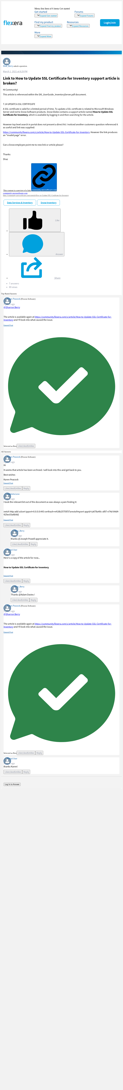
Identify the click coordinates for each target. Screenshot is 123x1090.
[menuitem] (48, 24)
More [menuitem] (37, 32)
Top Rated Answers (9, 294)
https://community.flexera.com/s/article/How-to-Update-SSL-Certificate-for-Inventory (46, 132)
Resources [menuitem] (73, 22)
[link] (52, 12)
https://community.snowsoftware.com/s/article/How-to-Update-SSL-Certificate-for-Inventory (36, 195)
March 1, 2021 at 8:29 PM (15, 71)
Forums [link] (79, 11)
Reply (26, 488)
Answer (59, 254)
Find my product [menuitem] (43, 22)
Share (57, 277)
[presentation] (60, 177)
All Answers (6, 452)
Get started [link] (40, 11)
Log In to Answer (12, 784)
